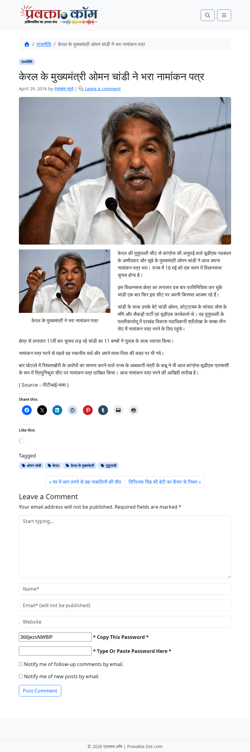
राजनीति (44, 44)
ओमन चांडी (33, 465)
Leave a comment (103, 88)
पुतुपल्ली (110, 465)
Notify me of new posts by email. (61, 676)
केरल (55, 465)
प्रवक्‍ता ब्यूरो (63, 88)
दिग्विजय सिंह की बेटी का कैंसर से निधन (163, 481)
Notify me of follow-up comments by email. (73, 664)
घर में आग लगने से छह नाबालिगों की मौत (87, 481)
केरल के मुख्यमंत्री (82, 465)
